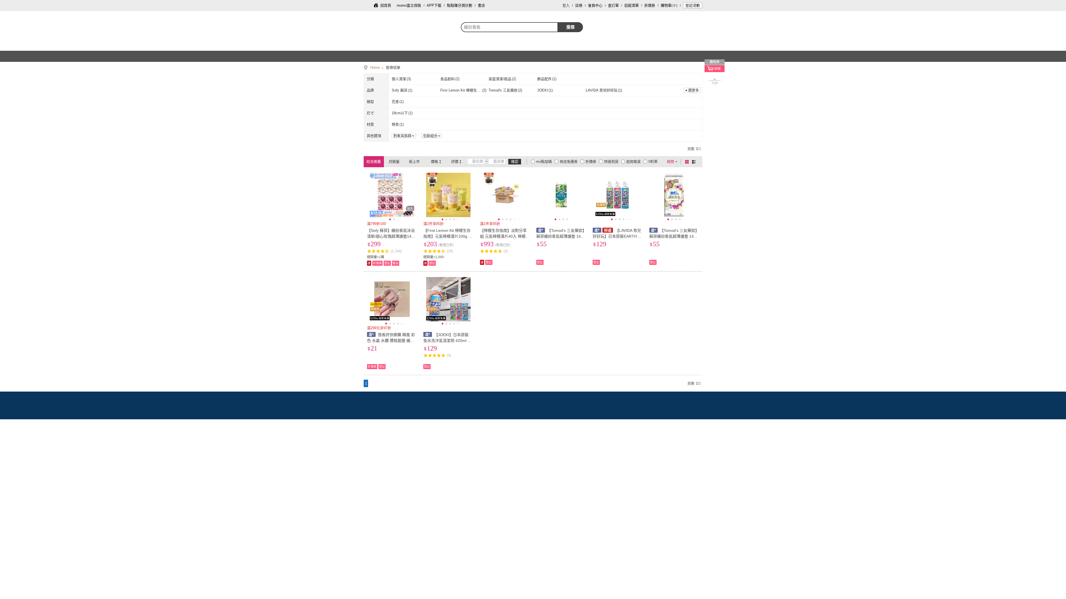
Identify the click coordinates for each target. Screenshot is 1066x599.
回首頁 (385, 5)
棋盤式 (688, 161)
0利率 (653, 161)
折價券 (649, 5)
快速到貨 (611, 161)
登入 (566, 5)
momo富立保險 (409, 5)
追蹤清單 (631, 5)
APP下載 (434, 5)
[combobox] (509, 27)
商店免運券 (569, 161)
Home (375, 67)
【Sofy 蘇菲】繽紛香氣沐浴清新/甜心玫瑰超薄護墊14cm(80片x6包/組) (392, 236)
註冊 (578, 5)
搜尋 (570, 27)
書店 (481, 5)
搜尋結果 (392, 67)
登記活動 (692, 5)
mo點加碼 (544, 161)
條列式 (695, 161)
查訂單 (613, 5)
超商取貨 (633, 161)
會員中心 (595, 5)
